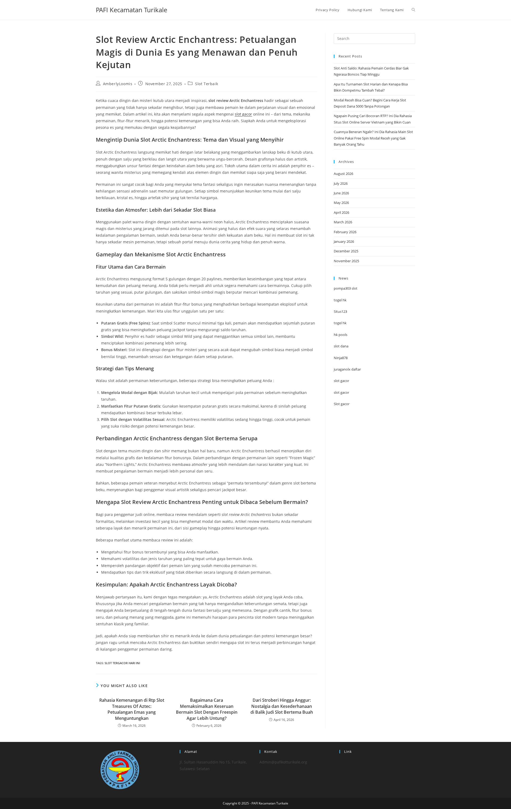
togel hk (340, 300)
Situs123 (340, 311)
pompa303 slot (345, 288)
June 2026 (341, 193)
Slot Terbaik (206, 83)
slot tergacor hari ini (122, 663)
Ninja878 (341, 357)
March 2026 (343, 222)
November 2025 (346, 260)
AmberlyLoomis (118, 83)
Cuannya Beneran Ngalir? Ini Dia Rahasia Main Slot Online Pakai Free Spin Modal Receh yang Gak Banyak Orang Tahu (373, 138)
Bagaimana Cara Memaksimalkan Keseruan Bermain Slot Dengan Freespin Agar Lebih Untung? (206, 709)
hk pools (340, 334)
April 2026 (341, 212)
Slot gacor (341, 403)
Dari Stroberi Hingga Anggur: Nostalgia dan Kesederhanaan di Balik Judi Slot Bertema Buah (281, 706)
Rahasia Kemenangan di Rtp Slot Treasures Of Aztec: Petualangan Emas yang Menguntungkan (131, 709)
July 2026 (341, 183)
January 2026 (344, 241)
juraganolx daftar (347, 369)
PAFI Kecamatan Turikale (131, 9)
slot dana (341, 346)
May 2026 (341, 202)
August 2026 (343, 173)
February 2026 (345, 231)
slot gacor (243, 114)
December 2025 (346, 251)
